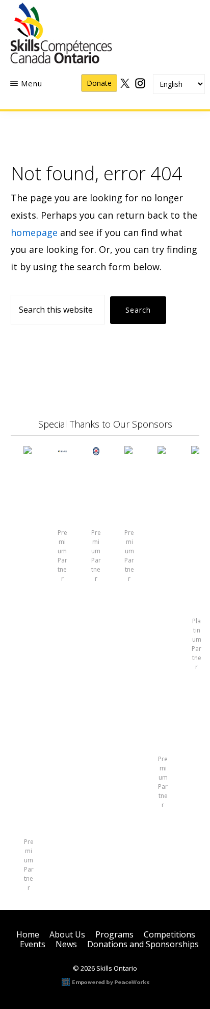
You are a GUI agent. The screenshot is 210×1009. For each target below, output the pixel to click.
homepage (34, 232)
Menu (31, 83)
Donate (99, 83)
